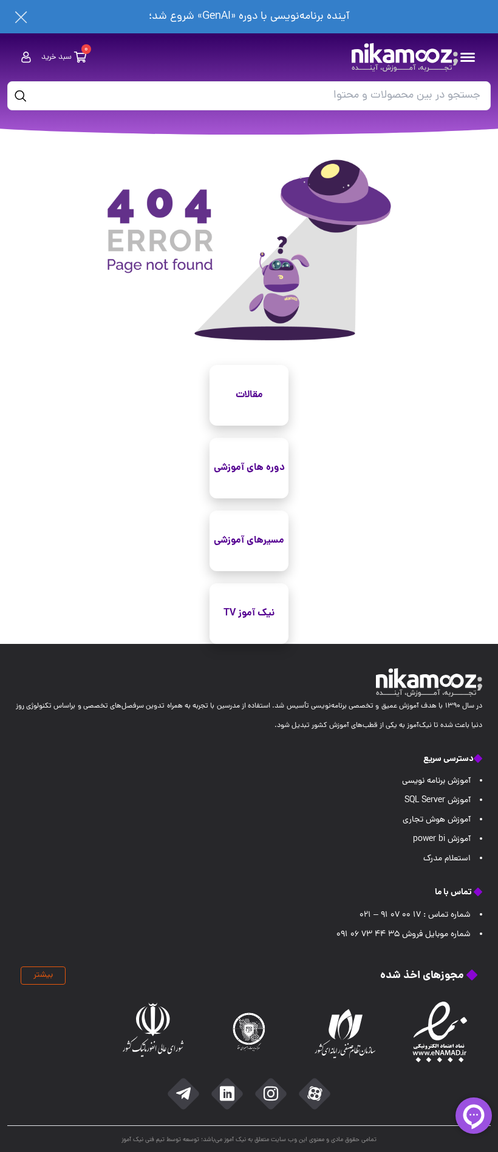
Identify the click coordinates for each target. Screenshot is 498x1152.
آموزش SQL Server (437, 800)
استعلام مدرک (447, 858)
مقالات (249, 395)
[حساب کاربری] (26, 57)
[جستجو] (21, 95)
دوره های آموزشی (249, 467)
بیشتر (43, 975)
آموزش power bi (442, 839)
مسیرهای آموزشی (249, 540)
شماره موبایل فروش (403, 934)
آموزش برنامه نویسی (436, 781)
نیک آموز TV (249, 613)
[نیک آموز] (405, 57)
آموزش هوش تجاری (437, 820)
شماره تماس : (415, 915)
